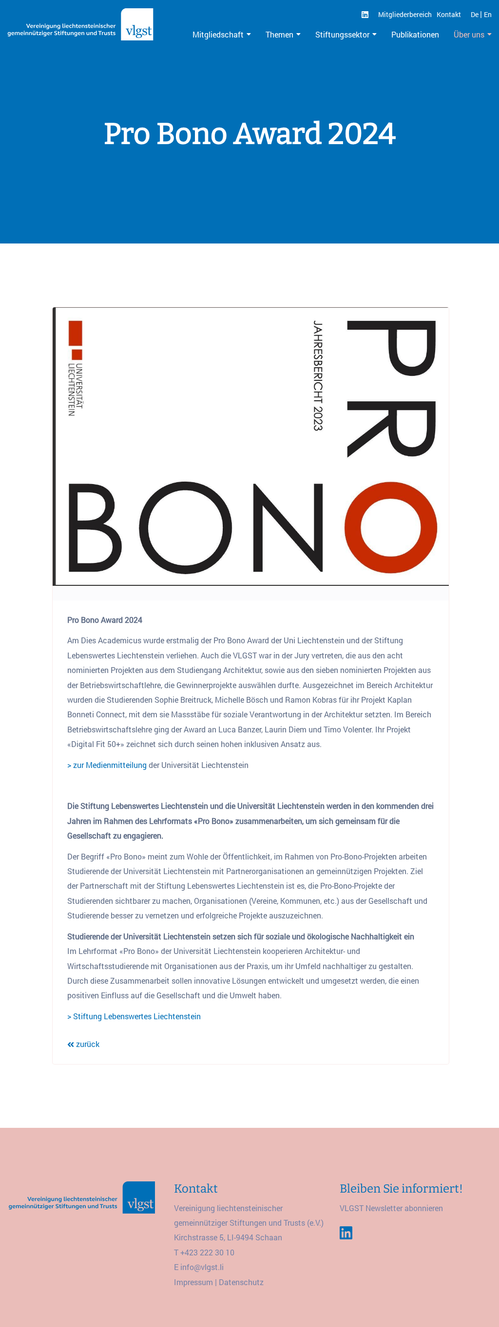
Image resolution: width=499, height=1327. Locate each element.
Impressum (193, 1282)
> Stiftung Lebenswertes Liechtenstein (134, 1016)
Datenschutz (241, 1282)
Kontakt (449, 14)
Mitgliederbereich (405, 14)
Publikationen (415, 34)
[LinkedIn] (365, 14)
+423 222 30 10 (207, 1252)
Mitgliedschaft (218, 34)
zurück (86, 1044)
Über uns (469, 34)
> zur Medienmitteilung (107, 765)
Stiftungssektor (342, 34)
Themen (279, 34)
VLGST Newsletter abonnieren (391, 1208)
